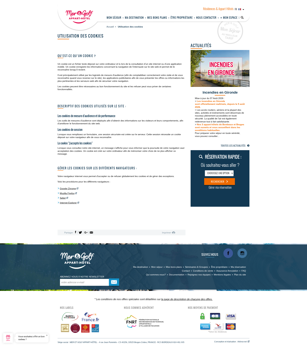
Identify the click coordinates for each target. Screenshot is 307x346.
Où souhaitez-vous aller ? (220, 165)
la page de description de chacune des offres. (187, 299)
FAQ (243, 271)
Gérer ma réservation (220, 187)
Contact (186, 271)
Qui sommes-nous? (156, 274)
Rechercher (217, 181)
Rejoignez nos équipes (199, 274)
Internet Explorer (68, 202)
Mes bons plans (157, 17)
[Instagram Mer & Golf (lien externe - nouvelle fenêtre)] (242, 253)
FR (236, 9)
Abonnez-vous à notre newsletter (82, 276)
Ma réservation (238, 267)
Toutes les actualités (233, 145)
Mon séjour (114, 17)
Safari (63, 198)
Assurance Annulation (227, 271)
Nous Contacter (206, 17)
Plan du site (240, 274)
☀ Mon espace (228, 17)
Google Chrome (68, 188)
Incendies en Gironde (220, 92)
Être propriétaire (182, 17)
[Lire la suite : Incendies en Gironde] (220, 68)
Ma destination (134, 17)
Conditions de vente (203, 271)
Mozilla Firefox (67, 193)
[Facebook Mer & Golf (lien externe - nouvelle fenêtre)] (228, 253)
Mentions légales (222, 274)
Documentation (176, 274)
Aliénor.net (242, 342)
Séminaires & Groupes (196, 267)
